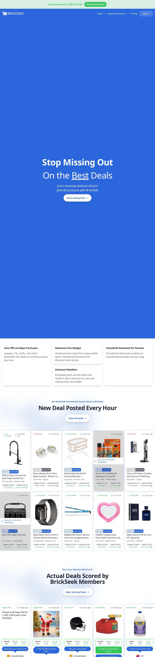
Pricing (134, 13)
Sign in (146, 13)
